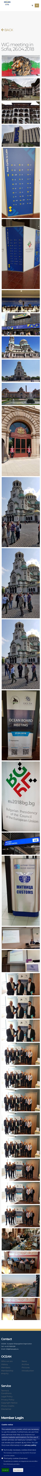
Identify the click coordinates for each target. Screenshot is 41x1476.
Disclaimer (6, 1409)
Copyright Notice (9, 1403)
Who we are (7, 1361)
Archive (25, 1364)
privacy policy (30, 1445)
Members (5, 1367)
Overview (32, 1450)
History (4, 1364)
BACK (8, 30)
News (24, 1361)
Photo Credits (7, 1406)
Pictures (26, 1367)
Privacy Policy (7, 1399)
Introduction (28, 1370)
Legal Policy (6, 1396)
